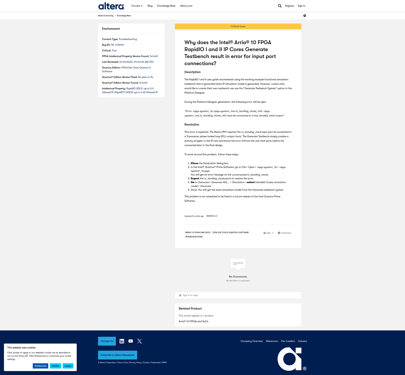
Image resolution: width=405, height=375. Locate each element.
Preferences (40, 366)
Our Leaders (288, 341)
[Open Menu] (304, 15)
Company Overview (252, 341)
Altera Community (106, 16)
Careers (302, 341)
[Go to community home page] (111, 6)
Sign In (301, 5)
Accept (68, 366)
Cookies (146, 362)
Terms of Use (122, 362)
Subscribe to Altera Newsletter (118, 355)
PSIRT (164, 362)
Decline (55, 366)
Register (289, 5)
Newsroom (272, 341)
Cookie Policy (18, 356)
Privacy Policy (135, 362)
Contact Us (107, 341)
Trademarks (156, 362)
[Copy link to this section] (203, 72)
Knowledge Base (124, 16)
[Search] (280, 6)
